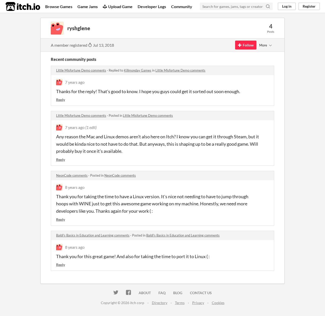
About (145, 293)
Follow (248, 45)
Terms (180, 303)
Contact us (201, 293)
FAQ (162, 293)
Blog (177, 293)
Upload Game (120, 6)
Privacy (198, 303)
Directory (159, 303)
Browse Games (58, 6)
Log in (286, 6)
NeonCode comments (72, 175)
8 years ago (75, 187)
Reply (60, 99)
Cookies (218, 303)
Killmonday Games (137, 70)
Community (181, 6)
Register (309, 6)
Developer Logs (152, 6)
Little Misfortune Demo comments (81, 70)
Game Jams (87, 6)
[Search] (268, 6)
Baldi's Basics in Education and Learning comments (92, 235)
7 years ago (75, 82)
